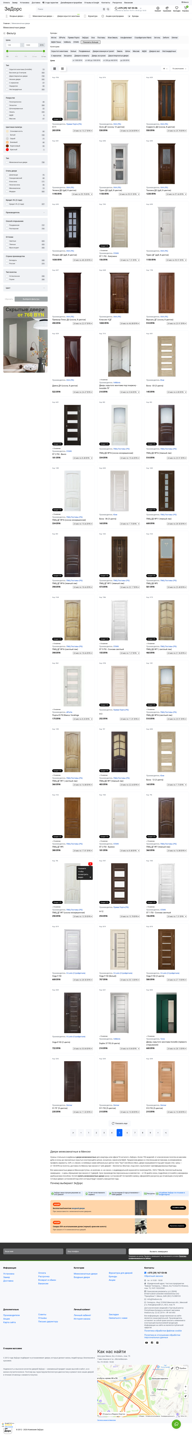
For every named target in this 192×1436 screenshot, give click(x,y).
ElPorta (62, 38)
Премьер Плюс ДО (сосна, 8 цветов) (69, 319)
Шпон (127, 51)
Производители (11, 1315)
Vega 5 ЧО (56, 976)
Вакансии (128, 3)
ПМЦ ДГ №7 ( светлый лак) (64, 781)
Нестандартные (169, 51)
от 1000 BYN (77, 60)
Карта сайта (9, 1322)
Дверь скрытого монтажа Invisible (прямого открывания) (166, 1043)
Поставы (101, 38)
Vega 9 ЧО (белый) (107, 976)
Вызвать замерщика (159, 1251)
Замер (15, 3)
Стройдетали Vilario (143, 38)
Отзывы (42, 1318)
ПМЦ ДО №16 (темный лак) (158, 453)
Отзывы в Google (91, 3)
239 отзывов (9, 1426)
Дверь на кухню (99, 56)
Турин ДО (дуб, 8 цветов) (110, 190)
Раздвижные (84, 51)
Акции (112, 1280)
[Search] (108, 9)
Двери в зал (154, 51)
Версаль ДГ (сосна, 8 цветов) (159, 319)
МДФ (144, 51)
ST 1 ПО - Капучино (108, 256)
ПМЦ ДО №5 (152, 583)
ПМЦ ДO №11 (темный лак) (158, 519)
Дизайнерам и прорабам (71, 3)
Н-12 (101, 911)
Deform (166, 38)
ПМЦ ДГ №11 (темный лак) (111, 583)
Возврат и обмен (47, 1280)
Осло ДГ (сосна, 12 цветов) (111, 127)
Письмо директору (48, 1321)
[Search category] (104, 9)
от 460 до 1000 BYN (92, 60)
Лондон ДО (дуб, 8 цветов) (64, 255)
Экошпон (68, 56)
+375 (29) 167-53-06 (127, 8)
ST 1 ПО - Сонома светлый (158, 912)
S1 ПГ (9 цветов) (60, 1108)
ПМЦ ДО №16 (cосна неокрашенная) (116, 453)
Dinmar (175, 38)
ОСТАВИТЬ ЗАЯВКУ (178, 1207)
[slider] (7, 51)
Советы (42, 1314)
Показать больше (90, 42)
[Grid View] (62, 68)
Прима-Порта (73, 38)
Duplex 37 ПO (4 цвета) (109, 1043)
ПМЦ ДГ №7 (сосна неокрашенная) (68, 912)
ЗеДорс (85, 38)
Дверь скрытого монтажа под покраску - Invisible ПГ (118, 386)
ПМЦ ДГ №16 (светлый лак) (65, 649)
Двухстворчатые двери (118, 56)
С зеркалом (56, 56)
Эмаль (120, 51)
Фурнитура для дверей (120, 1273)
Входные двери (82, 1277)
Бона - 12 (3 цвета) (154, 780)
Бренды (113, 1276)
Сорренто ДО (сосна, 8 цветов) (160, 127)
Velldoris (67, 42)
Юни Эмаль (113, 38)
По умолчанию (178, 69)
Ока (93, 38)
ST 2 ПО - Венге (59, 454)
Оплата (6, 3)
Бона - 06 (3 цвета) (107, 519)
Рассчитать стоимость (177, 1226)
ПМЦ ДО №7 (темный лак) (111, 781)
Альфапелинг (126, 38)
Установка (24, 3)
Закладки (114, 1314)
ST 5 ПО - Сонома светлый (111, 649)
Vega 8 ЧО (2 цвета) (61, 1042)
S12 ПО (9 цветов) (154, 1108)
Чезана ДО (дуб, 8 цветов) (64, 190)
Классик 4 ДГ (105, 319)
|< (73, 1133)
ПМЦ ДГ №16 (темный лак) (64, 583)
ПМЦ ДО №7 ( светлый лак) (159, 649)
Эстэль (157, 38)
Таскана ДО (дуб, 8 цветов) (158, 190)
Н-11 (54, 127)
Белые (73, 51)
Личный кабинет (82, 1315)
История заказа (82, 1318)
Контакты (105, 3)
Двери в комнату (81, 56)
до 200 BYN (124, 60)
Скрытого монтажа (59, 51)
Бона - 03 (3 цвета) (154, 386)
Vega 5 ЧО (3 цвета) (155, 976)
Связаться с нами (118, 1318)
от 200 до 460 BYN (110, 60)
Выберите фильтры (31, 299)
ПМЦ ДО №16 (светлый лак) (159, 715)
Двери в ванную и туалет (103, 51)
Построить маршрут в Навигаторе (106, 1420)
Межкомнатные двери (85, 1273)
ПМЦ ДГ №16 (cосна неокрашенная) (69, 520)
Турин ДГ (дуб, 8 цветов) (157, 255)
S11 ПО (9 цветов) (107, 1108)
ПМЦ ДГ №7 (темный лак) (158, 847)
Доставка (36, 3)
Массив (136, 51)
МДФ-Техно (56, 42)
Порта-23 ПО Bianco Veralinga (65, 715)
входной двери (78, 1208)
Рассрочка (117, 3)
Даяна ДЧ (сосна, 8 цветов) (65, 386)
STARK (76, 42)
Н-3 (100, 714)
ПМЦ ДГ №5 (57, 847)
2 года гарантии (51, 3)
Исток (53, 38)
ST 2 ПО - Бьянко (107, 847)
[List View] (54, 68)
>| (165, 1133)
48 (164, 69)
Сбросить (9, 299)
